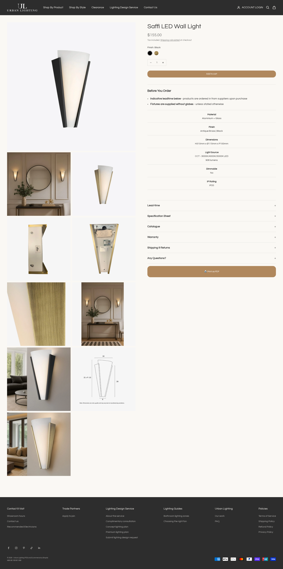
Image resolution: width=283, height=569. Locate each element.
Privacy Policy (266, 532)
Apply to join (68, 516)
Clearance (98, 7)
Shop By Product (53, 7)
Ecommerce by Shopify (39, 558)
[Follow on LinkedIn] (39, 547)
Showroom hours (16, 516)
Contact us (13, 521)
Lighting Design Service (124, 7)
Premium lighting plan (117, 532)
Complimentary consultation (121, 521)
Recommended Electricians (22, 527)
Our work (219, 516)
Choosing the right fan (175, 521)
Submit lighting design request (122, 537)
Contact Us (150, 7)
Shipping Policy (267, 521)
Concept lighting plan (117, 527)
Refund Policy (266, 527)
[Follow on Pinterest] (23, 547)
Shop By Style (77, 7)
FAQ (217, 521)
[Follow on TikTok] (31, 547)
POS (26, 558)
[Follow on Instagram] (16, 547)
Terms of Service (267, 516)
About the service (115, 516)
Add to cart (211, 74)
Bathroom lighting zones (176, 516)
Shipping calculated (170, 40)
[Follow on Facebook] (8, 547)
